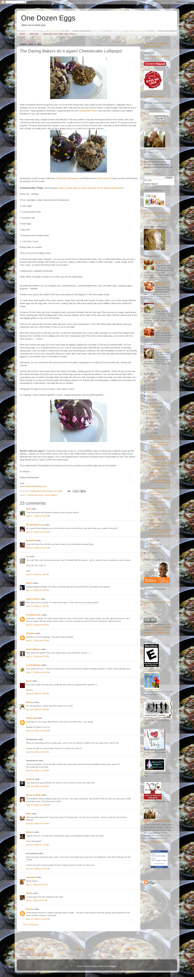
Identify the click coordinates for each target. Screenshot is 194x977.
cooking (158, 860)
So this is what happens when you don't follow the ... (161, 482)
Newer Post (27, 949)
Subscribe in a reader (154, 96)
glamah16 (31, 540)
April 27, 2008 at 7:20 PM (37, 606)
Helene (29, 583)
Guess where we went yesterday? (159, 493)
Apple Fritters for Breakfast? (163, 283)
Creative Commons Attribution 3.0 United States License (156, 632)
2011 (149, 389)
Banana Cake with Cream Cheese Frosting (164, 306)
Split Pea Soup (155, 520)
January (153, 548)
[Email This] (73, 491)
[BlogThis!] (76, 491)
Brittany (30, 702)
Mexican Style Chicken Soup (161, 476)
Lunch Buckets (33, 665)
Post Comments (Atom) (42, 955)
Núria (28, 814)
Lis (27, 556)
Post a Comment (30, 925)
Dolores (30, 909)
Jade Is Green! (33, 599)
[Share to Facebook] (82, 491)
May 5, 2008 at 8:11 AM (36, 900)
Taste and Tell (103, 178)
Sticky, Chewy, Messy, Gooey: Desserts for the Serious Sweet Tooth (91, 188)
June (151, 426)
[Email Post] (69, 491)
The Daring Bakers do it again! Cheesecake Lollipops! (159, 444)
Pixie (28, 509)
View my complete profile (155, 842)
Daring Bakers (51, 495)
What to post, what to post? (161, 536)
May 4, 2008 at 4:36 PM (37, 885)
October (153, 411)
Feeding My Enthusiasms (68, 178)
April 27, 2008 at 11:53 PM (38, 672)
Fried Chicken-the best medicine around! (159, 458)
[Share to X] (79, 491)
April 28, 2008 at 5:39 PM (37, 786)
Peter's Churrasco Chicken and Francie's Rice (161, 531)
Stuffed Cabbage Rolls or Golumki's (164, 329)
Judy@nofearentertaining (159, 821)
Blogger (113, 966)
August (152, 418)
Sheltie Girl (31, 718)
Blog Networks (159, 867)
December (154, 403)
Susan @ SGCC (33, 795)
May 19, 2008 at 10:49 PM (38, 919)
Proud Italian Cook (35, 525)
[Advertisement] (78, 939)
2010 (149, 392)
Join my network (159, 863)
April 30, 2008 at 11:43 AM (38, 869)
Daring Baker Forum (88, 111)
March (152, 540)
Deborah (30, 779)
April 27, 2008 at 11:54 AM (38, 532)
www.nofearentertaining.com (33, 486)
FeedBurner (165, 123)
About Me (34, 34)
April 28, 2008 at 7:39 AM (37, 694)
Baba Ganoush (162, 349)
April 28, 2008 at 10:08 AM (38, 731)
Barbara (30, 832)
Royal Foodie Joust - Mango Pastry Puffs (161, 437)
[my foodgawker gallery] (159, 220)
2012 (149, 385)
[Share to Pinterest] (84, 491)
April (151, 433)
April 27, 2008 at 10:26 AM (38, 516)
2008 (149, 400)
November (154, 407)
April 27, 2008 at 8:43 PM (37, 625)
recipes (164, 860)
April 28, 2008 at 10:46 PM (38, 805)
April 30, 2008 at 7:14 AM (37, 845)
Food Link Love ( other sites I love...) (60, 34)
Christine (30, 633)
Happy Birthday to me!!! (159, 473)
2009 (149, 396)
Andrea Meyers (33, 649)
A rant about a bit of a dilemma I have (158, 509)
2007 (149, 553)
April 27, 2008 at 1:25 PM (37, 574)
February (153, 544)
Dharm (29, 893)
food (152, 860)
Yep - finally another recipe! (161, 498)
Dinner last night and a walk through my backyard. (161, 464)
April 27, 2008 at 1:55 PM (37, 590)
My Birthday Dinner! (157, 469)
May (151, 429)
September (154, 414)
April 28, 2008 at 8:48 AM (37, 709)
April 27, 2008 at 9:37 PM (37, 656)
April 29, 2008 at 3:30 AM (37, 823)
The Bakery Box (33, 615)
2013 (149, 381)
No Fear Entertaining (158, 856)
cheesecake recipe (35, 495)
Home (22, 34)
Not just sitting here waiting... (157, 503)
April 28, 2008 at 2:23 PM (37, 770)
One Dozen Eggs (48, 18)
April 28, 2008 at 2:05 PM (37, 752)
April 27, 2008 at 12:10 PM (38, 548)
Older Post (131, 949)
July (151, 422)
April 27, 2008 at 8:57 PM (37, 641)
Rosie (29, 681)
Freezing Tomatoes (157, 488)
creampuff (31, 877)
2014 (149, 377)
